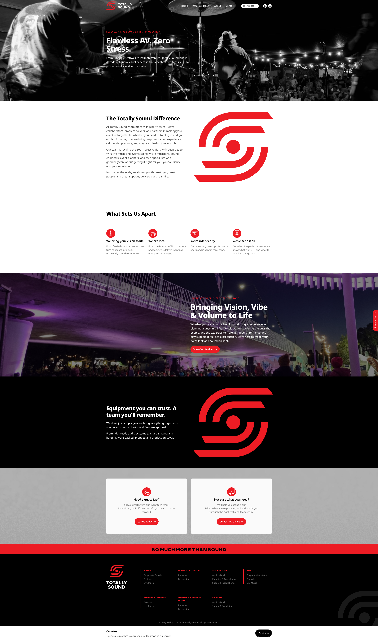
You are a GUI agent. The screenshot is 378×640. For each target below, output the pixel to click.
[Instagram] (270, 6)
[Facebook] (265, 6)
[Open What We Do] (208, 6)
